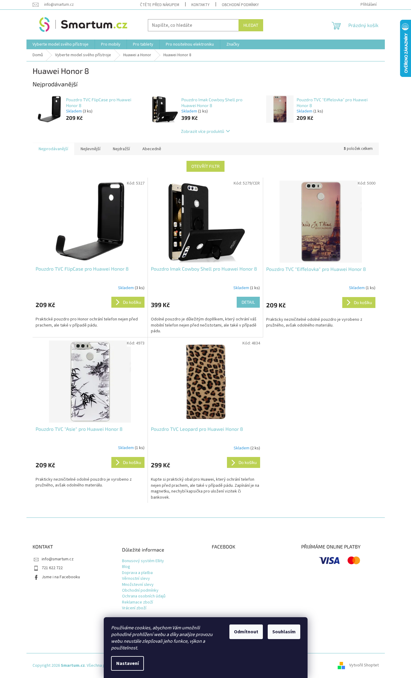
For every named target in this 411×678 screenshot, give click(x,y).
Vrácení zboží (134, 608)
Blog (126, 567)
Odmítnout (246, 631)
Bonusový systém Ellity (143, 561)
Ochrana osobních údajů (143, 596)
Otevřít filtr (205, 166)
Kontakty (200, 5)
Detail (248, 302)
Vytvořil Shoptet (364, 665)
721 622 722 (52, 568)
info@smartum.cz (58, 559)
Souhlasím (284, 631)
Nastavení (127, 663)
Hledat (250, 25)
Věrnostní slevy (136, 579)
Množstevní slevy (138, 585)
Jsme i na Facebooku (61, 577)
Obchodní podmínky (240, 5)
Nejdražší (121, 149)
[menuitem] (60, 44)
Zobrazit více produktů (202, 131)
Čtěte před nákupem (159, 5)
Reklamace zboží (137, 602)
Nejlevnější (90, 149)
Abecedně (151, 149)
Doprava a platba (137, 573)
